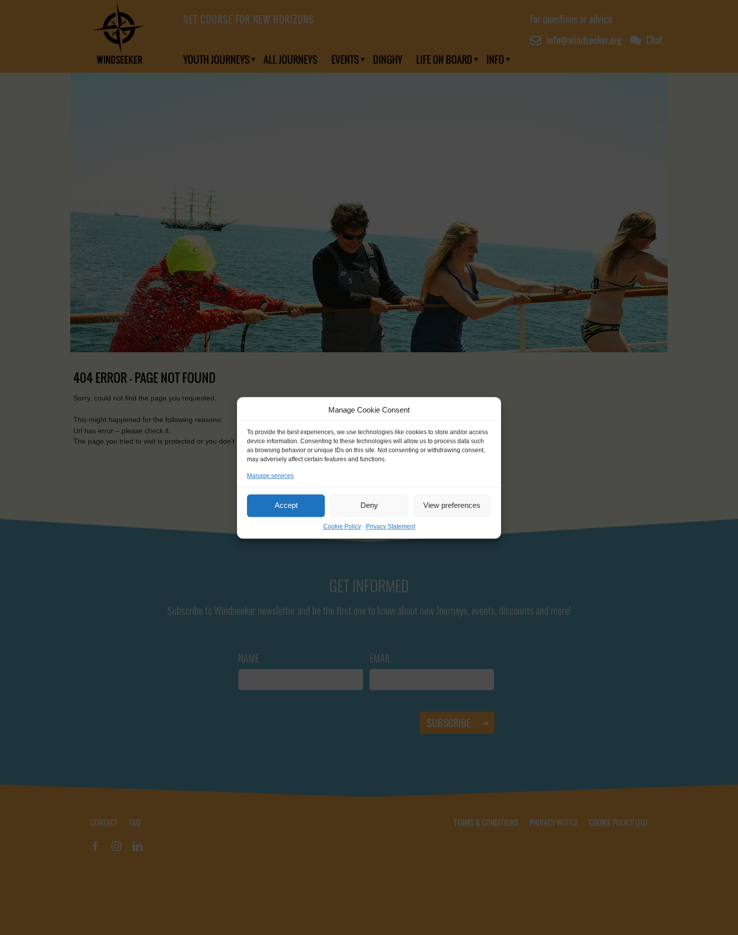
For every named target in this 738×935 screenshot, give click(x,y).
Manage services (270, 475)
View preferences (451, 505)
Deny (369, 505)
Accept (286, 505)
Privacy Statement (390, 525)
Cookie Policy (342, 525)
